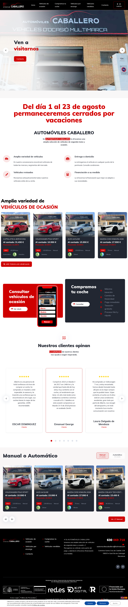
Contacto (105, 5)
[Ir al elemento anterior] (5, 519)
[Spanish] (126, 598)
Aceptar (90, 603)
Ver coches (21, 59)
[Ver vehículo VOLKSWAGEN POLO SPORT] (47, 235)
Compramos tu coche (60, 5)
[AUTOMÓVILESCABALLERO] (64, 50)
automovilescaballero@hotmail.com (111, 546)
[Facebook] (118, 567)
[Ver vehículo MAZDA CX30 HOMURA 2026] (112, 235)
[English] (122, 598)
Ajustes (115, 603)
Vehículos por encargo (76, 5)
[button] (51, 441)
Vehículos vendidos (90, 5)
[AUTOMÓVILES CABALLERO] (13, 5)
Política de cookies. (38, 605)
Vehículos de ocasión (44, 5)
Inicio (33, 5)
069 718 (116, 540)
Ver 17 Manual (116, 519)
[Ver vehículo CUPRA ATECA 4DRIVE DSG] (15, 235)
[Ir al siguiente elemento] (12, 519)
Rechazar (103, 603)
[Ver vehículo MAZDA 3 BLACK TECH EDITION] (110, 488)
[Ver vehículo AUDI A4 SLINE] (80, 235)
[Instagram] (123, 567)
